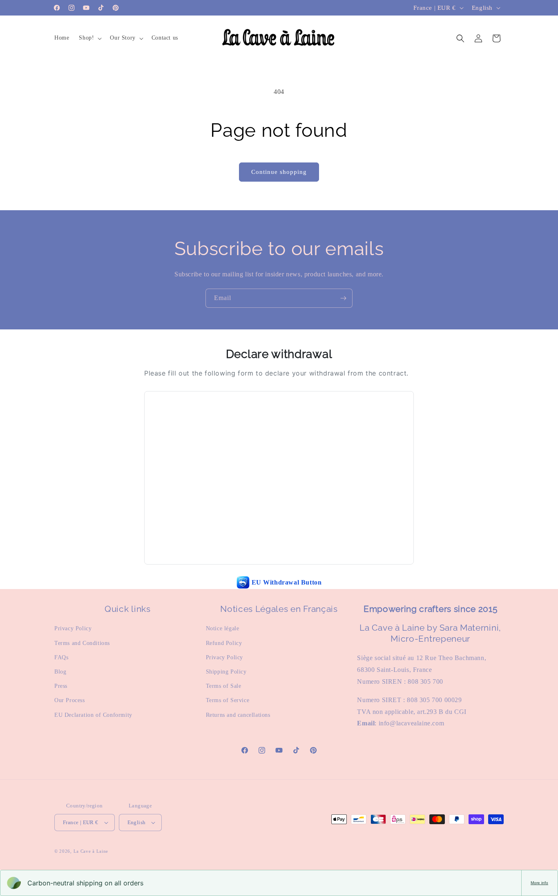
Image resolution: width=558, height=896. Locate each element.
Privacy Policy (73, 628)
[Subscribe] (343, 298)
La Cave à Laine (91, 851)
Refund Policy (224, 643)
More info (539, 882)
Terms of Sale (223, 686)
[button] (89, 38)
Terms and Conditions (82, 643)
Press (60, 686)
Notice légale (222, 628)
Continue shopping (279, 172)
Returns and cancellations (238, 715)
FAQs (61, 657)
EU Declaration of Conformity (93, 715)
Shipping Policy (226, 672)
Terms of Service (228, 700)
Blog (60, 672)
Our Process (69, 700)
